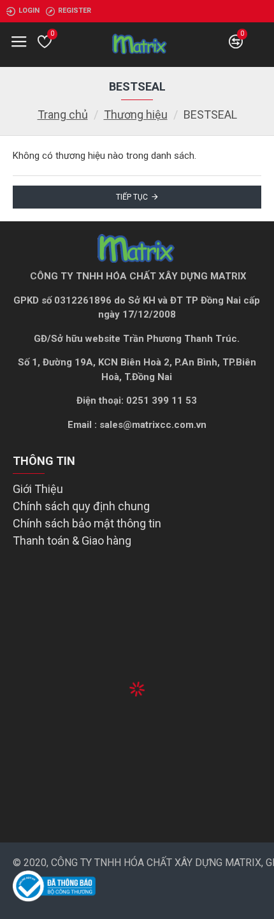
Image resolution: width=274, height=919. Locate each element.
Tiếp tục (132, 197)
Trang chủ (63, 114)
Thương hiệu (136, 114)
